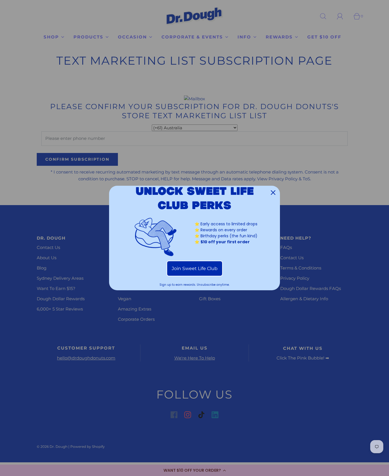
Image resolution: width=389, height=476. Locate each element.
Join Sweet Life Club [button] (195, 268)
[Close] (273, 192)
